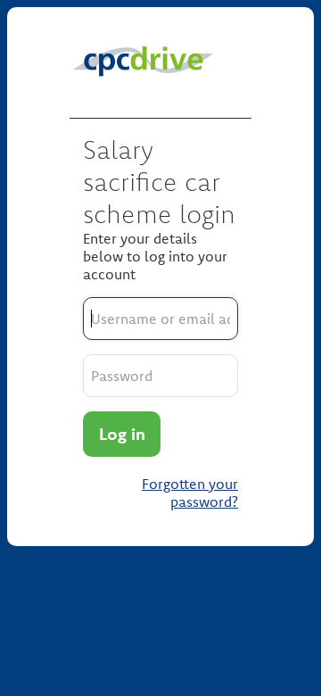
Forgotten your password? (190, 492)
